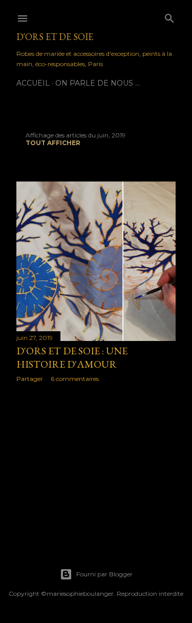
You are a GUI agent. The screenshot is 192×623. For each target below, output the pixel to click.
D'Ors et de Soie (54, 37)
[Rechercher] (169, 16)
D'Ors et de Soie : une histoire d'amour (71, 357)
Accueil (33, 83)
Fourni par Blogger (104, 574)
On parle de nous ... (97, 83)
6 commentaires (75, 379)
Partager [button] (29, 379)
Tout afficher (53, 143)
